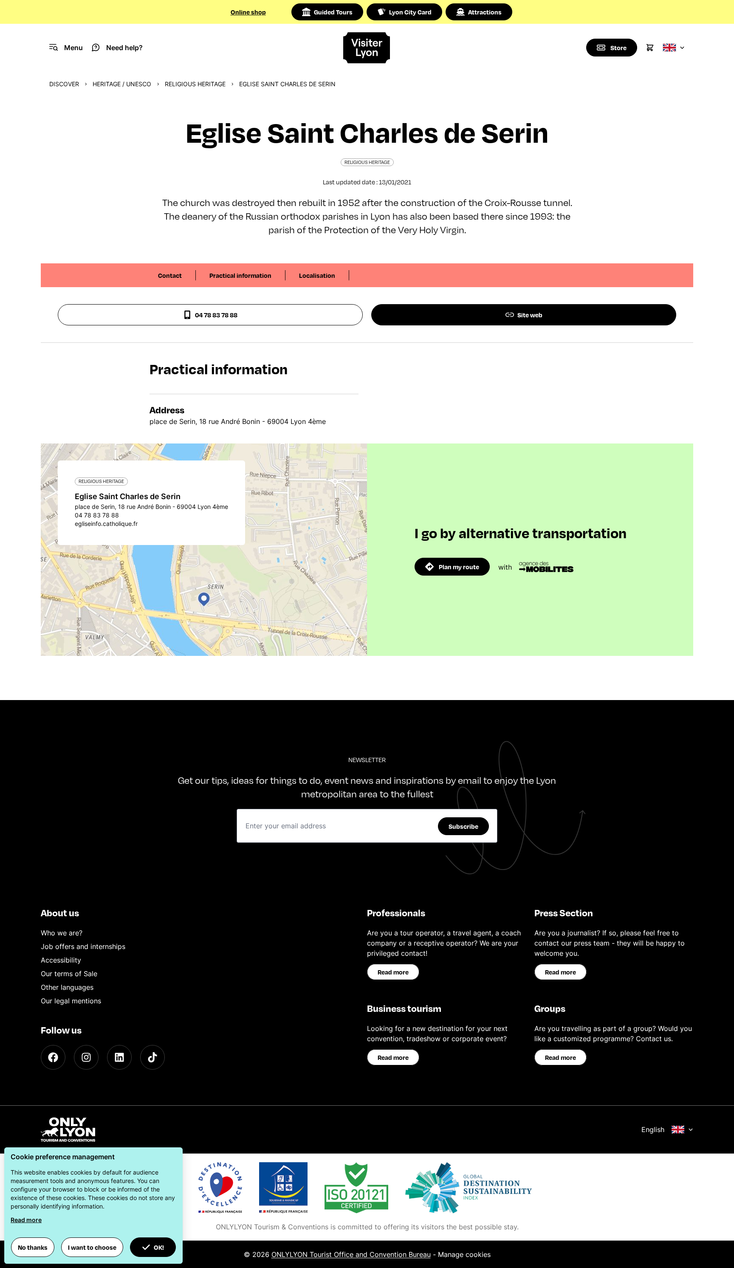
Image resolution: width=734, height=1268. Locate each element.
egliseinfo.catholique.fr (106, 523)
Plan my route (459, 566)
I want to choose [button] (92, 1247)
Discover (64, 84)
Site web (529, 315)
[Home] (367, 47)
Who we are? (61, 933)
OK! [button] (159, 1247)
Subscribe (463, 826)
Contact (170, 275)
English (652, 1129)
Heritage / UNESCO (122, 84)
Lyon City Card (410, 12)
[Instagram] (86, 1057)
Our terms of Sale (69, 973)
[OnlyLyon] (68, 1129)
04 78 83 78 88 (216, 315)
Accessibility (61, 960)
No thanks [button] (33, 1247)
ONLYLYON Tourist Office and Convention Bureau (351, 1254)
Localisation (317, 275)
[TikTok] (152, 1057)
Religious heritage (195, 84)
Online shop (248, 11)
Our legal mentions (71, 1001)
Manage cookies (464, 1254)
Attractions (485, 12)
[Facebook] (53, 1057)
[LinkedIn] (119, 1057)
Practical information (240, 275)
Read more (393, 972)
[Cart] (650, 47)
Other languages (67, 987)
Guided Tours (333, 12)
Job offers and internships (83, 946)
